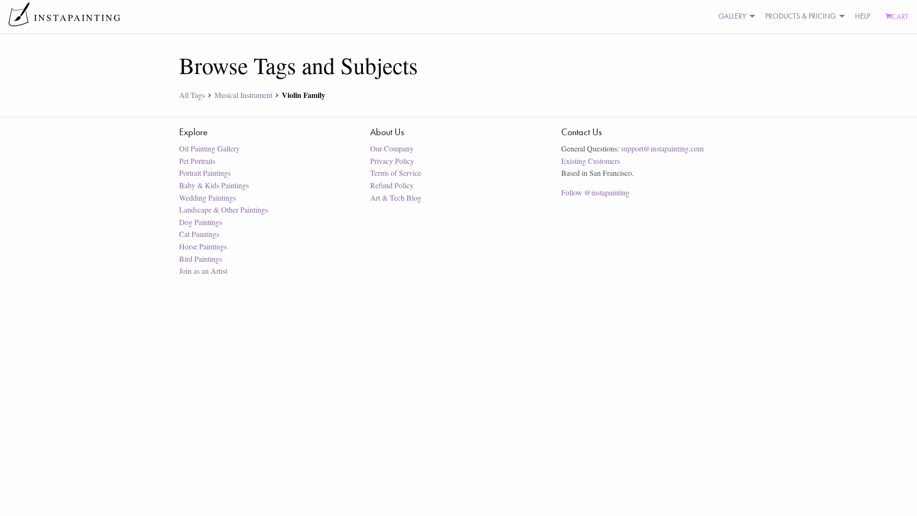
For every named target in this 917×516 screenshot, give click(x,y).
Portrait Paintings (205, 173)
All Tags (192, 95)
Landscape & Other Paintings (223, 209)
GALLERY (732, 16)
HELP (862, 16)
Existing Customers (590, 161)
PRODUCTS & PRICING (800, 16)
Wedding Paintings (207, 198)
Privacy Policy (392, 161)
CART (900, 16)
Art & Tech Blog (395, 198)
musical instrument (243, 95)
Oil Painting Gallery (209, 148)
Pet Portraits (197, 161)
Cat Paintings (199, 234)
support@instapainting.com (662, 148)
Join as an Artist (203, 271)
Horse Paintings (203, 246)
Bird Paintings (200, 259)
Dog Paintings (200, 222)
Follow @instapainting (595, 192)
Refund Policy (392, 185)
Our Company (392, 148)
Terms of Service (395, 173)
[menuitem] (734, 16)
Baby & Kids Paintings (214, 185)
